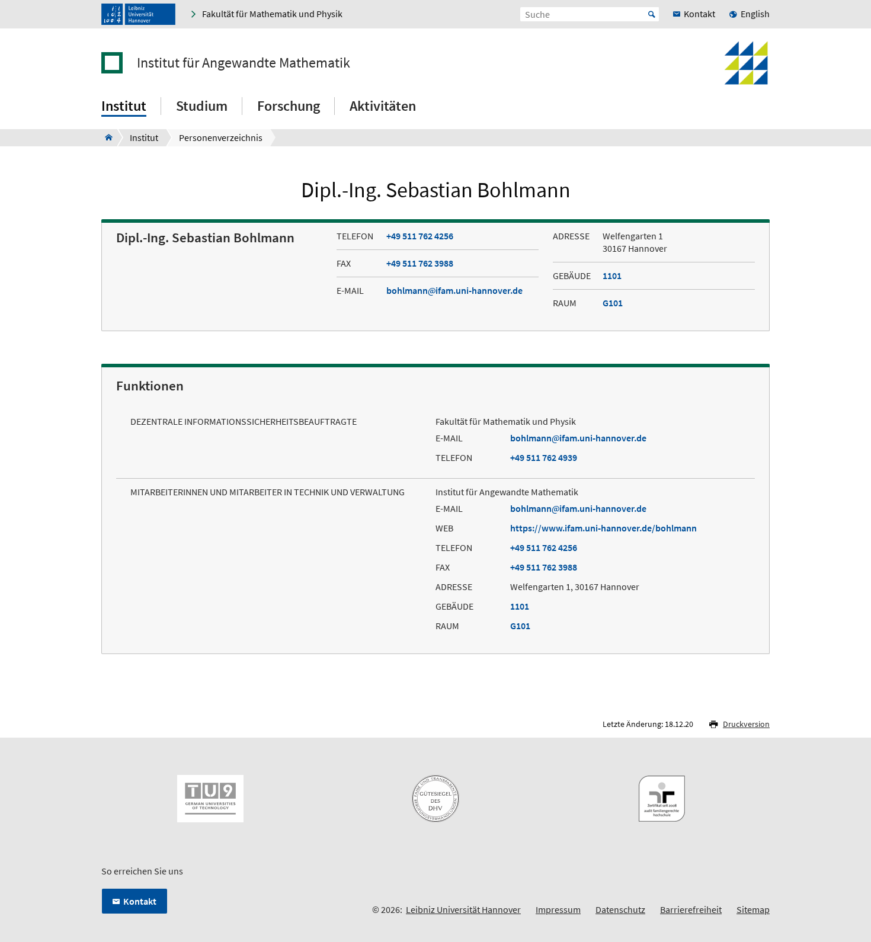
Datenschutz (620, 909)
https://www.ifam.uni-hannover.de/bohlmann (603, 528)
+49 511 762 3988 (419, 263)
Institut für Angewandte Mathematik (243, 63)
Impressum (558, 909)
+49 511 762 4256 (419, 236)
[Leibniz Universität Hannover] (138, 14)
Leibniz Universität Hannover (463, 909)
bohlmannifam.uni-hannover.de (454, 290)
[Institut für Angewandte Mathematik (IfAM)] (105, 137)
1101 (612, 275)
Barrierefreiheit (691, 909)
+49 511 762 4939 (543, 457)
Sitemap (753, 909)
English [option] (755, 14)
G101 (613, 303)
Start (652, 14)
